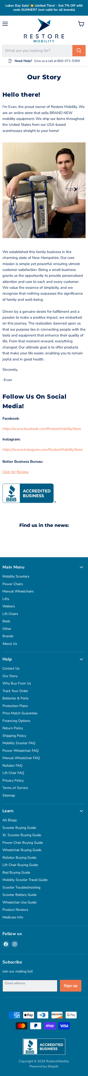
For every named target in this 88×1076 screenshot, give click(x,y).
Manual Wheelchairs (18, 591)
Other (6, 628)
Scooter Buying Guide (19, 827)
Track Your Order (15, 691)
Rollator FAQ (12, 765)
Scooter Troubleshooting (21, 887)
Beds (6, 621)
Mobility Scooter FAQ (18, 743)
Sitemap (8, 795)
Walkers (8, 606)
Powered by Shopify (44, 1066)
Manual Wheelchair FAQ (21, 758)
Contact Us (11, 668)
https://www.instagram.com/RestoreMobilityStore (42, 449)
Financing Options (16, 720)
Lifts (5, 599)
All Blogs (9, 820)
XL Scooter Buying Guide (21, 835)
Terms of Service (15, 788)
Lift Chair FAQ (13, 773)
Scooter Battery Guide (19, 894)
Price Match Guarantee (19, 713)
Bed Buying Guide (16, 872)
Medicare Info (12, 917)
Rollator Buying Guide (19, 857)
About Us (9, 643)
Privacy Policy (13, 780)
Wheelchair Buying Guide (21, 850)
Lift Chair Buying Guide (20, 865)
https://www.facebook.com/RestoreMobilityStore (41, 428)
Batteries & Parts (15, 698)
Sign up (70, 985)
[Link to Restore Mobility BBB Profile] (29, 506)
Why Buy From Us (16, 683)
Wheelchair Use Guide (19, 902)
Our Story (10, 676)
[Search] (79, 50)
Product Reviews (15, 909)
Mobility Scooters (15, 576)
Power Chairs (12, 584)
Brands (7, 636)
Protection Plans (15, 706)
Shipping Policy (14, 735)
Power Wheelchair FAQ (20, 750)
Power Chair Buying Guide (22, 842)
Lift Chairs (10, 614)
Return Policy (12, 728)
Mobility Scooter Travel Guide (24, 880)
